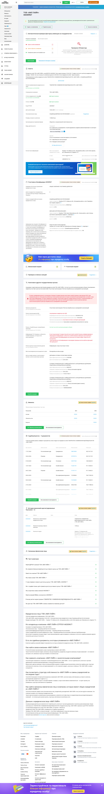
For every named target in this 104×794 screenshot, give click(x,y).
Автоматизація (7, 41)
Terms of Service (25, 762)
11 (60, 202)
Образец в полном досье (35, 427)
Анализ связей (7, 33)
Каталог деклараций (40, 782)
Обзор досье (7, 11)
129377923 (74, 461)
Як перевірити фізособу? (58, 769)
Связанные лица (8, 36)
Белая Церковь (43, 714)
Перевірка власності (57, 744)
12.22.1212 (28, 518)
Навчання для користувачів (38, 752)
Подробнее (86, 114)
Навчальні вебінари (40, 749)
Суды (6, 26)
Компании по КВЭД (40, 767)
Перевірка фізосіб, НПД (58, 739)
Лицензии (7, 28)
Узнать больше (86, 258)
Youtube (23, 741)
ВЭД (5, 38)
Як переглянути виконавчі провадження (58, 765)
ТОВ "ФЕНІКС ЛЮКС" (28, 727)
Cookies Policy (24, 771)
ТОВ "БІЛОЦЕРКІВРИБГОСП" (30, 725)
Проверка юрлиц (56, 736)
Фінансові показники (57, 746)
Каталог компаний (40, 764)
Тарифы (37, 736)
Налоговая (6, 31)
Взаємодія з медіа (40, 744)
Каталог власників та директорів (40, 778)
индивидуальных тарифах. (83, 7)
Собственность (7, 16)
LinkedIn (23, 739)
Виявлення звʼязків (57, 751)
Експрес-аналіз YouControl (59, 754)
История (6, 18)
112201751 (74, 465)
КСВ (36, 758)
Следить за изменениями (32, 27)
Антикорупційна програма (25, 779)
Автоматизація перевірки (58, 749)
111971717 (74, 470)
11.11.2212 (28, 531)
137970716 (74, 456)
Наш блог (37, 755)
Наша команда (39, 741)
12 (73, 214)
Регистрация (94, 2)
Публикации (7, 23)
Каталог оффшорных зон (40, 774)
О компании (38, 739)
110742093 (74, 480)
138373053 (74, 451)
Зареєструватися (78, 791)
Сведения (6, 21)
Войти (82, 2)
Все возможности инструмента (54, 427)
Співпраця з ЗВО (39, 746)
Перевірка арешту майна (58, 775)
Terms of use (24, 765)
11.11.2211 (28, 525)
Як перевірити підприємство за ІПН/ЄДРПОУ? (60, 772)
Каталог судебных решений (39, 770)
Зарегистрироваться (35, 171)
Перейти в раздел (32, 394)
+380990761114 (66, 159)
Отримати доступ (83, 274)
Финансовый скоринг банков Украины (59, 757)
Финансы (6, 13)
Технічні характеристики (25, 775)
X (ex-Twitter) (24, 746)
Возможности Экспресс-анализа (47, 60)
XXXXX (75, 414)
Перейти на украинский (49, 21)
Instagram (23, 744)
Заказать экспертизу (92, 27)
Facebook (23, 736)
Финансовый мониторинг (58, 741)
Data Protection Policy (24, 768)
